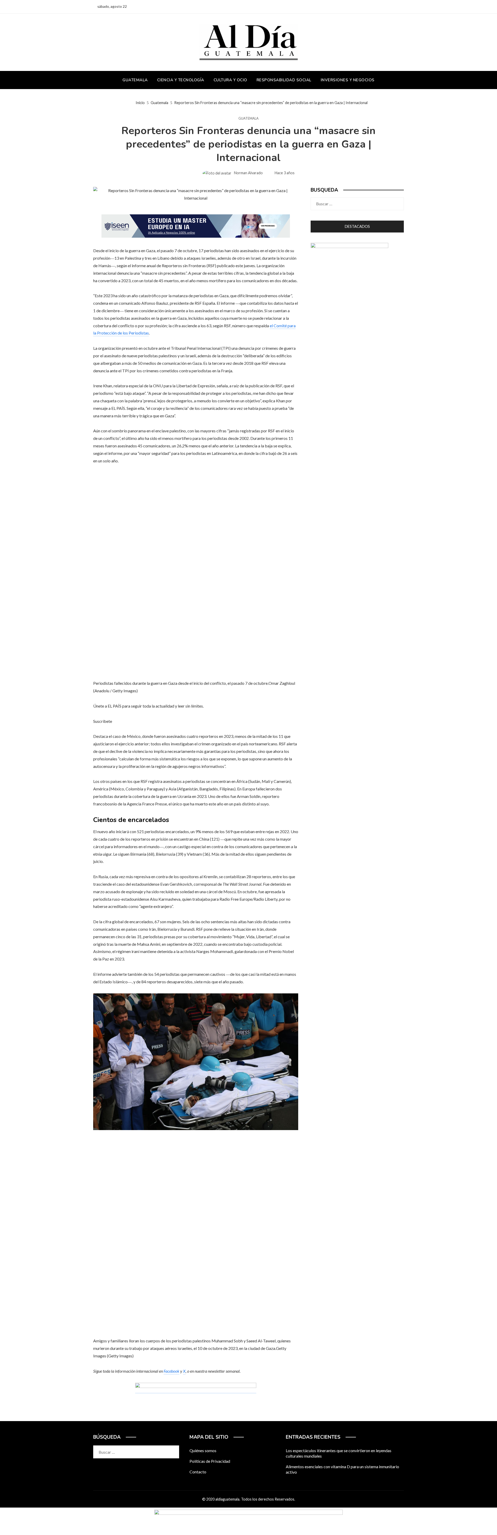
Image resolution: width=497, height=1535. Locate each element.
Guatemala (248, 118)
